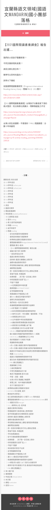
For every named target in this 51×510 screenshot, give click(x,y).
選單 (27, 33)
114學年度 (9, 202)
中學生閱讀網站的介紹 (18, 371)
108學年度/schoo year (13, 185)
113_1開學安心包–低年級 (17, 405)
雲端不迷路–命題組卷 (18, 274)
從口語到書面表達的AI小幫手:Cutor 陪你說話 (24, 397)
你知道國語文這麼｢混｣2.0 (19, 280)
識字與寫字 (12, 228)
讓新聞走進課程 (15, 268)
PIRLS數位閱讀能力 (16, 362)
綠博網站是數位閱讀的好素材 (20, 240)
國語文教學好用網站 (17, 257)
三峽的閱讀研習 (15, 368)
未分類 (8, 480)
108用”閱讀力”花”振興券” (19, 308)
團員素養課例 (11, 211)
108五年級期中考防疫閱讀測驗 (21, 320)
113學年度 (9, 199)
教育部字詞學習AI (14, 394)
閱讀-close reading (16, 354)
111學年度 (10, 149)
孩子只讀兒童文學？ (17, 385)
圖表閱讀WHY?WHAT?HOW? (19, 288)
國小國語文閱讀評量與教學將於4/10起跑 (24, 334)
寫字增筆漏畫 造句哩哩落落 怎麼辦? (21, 414)
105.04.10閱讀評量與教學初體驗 (21, 331)
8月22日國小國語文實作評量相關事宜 (23, 345)
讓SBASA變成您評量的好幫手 (20, 297)
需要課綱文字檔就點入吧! (19, 294)
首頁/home (9, 485)
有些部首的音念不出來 (16, 448)
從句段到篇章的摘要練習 (19, 234)
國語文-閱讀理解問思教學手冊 (21, 357)
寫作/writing (12, 220)
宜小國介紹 (10, 471)
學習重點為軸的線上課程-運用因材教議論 (25, 265)
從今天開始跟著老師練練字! (18, 437)
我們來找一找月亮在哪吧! (19, 302)
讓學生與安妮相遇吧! (17, 300)
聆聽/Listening (13, 225)
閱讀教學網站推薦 (16, 342)
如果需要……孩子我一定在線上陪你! (23, 277)
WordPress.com (19, 506)
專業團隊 (9, 474)
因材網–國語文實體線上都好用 (21, 260)
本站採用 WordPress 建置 (20, 504)
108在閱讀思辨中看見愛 (18, 285)
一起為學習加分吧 (16, 254)
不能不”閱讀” (14, 282)
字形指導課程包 (13, 434)
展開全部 (6, 179)
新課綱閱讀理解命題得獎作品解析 (22, 305)
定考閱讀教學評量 (16, 291)
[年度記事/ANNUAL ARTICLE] (24, 499)
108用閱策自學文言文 (18, 317)
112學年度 (9, 197)
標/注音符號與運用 (15, 222)
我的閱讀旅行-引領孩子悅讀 (20, 340)
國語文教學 (10, 208)
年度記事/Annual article (14, 477)
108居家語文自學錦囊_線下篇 (20, 325)
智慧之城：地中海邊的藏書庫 (20, 382)
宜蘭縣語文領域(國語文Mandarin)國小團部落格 (25, 14)
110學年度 (9, 191)
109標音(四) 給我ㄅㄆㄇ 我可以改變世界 (22, 462)
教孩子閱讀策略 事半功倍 (19, 374)
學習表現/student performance (16, 214)
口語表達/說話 (13, 217)
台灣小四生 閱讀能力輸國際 (20, 380)
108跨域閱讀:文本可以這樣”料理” (22, 328)
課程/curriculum (11, 482)
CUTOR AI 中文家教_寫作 (16, 391)
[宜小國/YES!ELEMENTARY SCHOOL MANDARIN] (27, 499)
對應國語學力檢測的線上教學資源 (20, 411)
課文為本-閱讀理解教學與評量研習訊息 (24, 360)
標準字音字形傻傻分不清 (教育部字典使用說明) (25, 465)
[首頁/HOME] (20, 499)
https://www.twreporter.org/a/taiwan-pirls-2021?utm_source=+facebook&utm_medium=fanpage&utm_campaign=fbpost (25, 115)
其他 (7, 205)
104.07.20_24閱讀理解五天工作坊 (22, 337)
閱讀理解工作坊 (15, 365)
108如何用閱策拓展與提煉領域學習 (23, 311)
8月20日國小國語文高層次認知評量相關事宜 (26, 348)
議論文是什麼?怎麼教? (12, 161)
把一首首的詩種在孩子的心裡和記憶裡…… (25, 271)
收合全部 (14, 179)
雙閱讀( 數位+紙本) (39, 161)
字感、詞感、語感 (17, 377)
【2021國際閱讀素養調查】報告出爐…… (24, 248)
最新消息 (18, 149)
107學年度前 (10, 182)
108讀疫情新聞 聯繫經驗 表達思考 (22, 322)
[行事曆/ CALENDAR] (31, 499)
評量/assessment (27, 149)
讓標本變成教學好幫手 (18, 262)
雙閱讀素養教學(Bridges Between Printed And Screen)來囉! (30, 242)
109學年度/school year (13, 188)
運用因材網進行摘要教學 (19, 237)
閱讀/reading (39, 149)
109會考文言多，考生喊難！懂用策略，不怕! (26, 314)
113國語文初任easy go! (16, 402)
